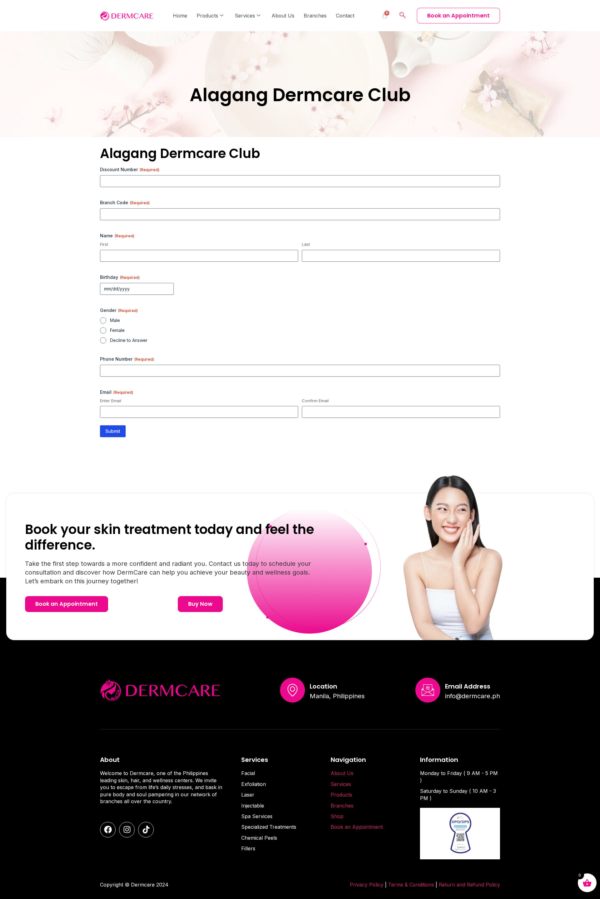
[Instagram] (127, 829)
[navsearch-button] (402, 15)
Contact (345, 15)
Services (245, 15)
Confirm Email (315, 400)
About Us (283, 15)
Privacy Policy (366, 885)
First (104, 244)
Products (207, 15)
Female (117, 330)
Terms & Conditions (412, 885)
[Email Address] (427, 690)
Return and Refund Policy (469, 885)
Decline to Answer (129, 340)
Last (306, 244)
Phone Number (127, 359)
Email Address (467, 686)
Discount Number (129, 169)
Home (180, 15)
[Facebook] (108, 829)
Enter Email (110, 400)
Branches (315, 15)
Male (115, 320)
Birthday (120, 277)
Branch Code (125, 202)
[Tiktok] (146, 829)
